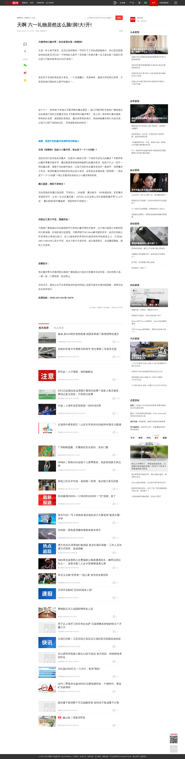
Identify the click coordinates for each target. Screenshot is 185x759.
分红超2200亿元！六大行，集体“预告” (79, 668)
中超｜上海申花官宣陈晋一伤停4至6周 (79, 405)
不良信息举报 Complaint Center (120, 756)
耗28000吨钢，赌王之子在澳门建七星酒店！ (149, 248)
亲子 (157, 438)
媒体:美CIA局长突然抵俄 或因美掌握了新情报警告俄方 (88, 334)
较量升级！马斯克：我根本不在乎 (145, 310)
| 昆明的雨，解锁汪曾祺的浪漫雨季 (147, 421)
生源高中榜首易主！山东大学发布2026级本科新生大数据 (89, 424)
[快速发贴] (25, 44)
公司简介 (76, 756)
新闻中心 (28, 18)
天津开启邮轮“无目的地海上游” (75, 590)
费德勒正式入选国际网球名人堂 (75, 608)
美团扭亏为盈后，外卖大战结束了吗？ (146, 315)
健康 (165, 438)
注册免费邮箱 (163, 3)
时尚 (149, 438)
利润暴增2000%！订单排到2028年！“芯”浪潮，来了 (87, 496)
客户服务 (98, 756)
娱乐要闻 (134, 170)
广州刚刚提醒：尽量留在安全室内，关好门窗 (83, 447)
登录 (153, 3)
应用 (31, 3)
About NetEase (66, 756)
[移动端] (115, 2)
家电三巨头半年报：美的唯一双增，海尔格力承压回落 (88, 481)
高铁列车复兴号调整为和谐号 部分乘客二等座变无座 (87, 349)
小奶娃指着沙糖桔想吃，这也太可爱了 (146, 496)
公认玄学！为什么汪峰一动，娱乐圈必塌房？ (149, 195)
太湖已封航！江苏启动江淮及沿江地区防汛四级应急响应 (89, 638)
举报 (121, 31)
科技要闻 (134, 285)
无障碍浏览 (40, 3)
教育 (141, 438)
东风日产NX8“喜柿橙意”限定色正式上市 (147, 371)
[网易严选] (132, 2)
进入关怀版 (50, 3)
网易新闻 (140, 18)
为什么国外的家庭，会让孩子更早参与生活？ (149, 483)
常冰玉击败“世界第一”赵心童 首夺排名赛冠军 (83, 575)
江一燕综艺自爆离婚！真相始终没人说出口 (148, 209)
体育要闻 (134, 101)
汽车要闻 (134, 338)
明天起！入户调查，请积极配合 (75, 371)
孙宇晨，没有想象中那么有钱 (143, 262)
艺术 (133, 438)
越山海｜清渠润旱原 (74, 717)
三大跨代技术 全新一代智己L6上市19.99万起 (149, 385)
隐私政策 (105, 756)
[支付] (140, 2)
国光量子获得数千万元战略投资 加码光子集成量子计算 (88, 702)
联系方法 (83, 756)
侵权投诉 (143, 756)
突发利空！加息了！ (139, 268)
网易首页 (25, 3)
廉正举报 (136, 756)
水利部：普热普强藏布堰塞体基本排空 (79, 530)
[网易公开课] (123, 2)
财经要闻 (134, 223)
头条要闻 (134, 32)
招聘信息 (91, 756)
